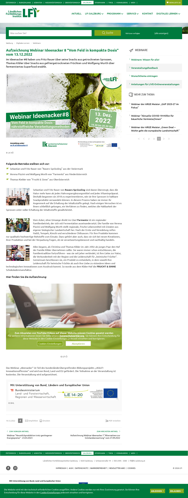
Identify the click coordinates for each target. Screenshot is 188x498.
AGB (71, 468)
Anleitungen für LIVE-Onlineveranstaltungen (155, 84)
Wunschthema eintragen (144, 75)
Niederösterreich (53, 2)
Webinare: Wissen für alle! (145, 59)
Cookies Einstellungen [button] (50, 343)
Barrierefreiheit (98, 468)
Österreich (11, 2)
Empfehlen (33, 420)
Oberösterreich (72, 2)
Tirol (110, 2)
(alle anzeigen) (161, 33)
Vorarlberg (122, 2)
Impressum (61, 468)
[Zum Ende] (169, 139)
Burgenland (25, 2)
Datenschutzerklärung (71, 335)
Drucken (46, 420)
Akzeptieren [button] (78, 343)
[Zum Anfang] (139, 139)
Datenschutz (81, 468)
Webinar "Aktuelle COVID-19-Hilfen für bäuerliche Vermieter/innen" (152, 117)
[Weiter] (164, 139)
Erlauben (175, 491)
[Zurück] (144, 139)
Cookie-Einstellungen (50, 492)
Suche (109, 32)
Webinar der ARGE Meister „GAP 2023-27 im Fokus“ (155, 105)
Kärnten (38, 2)
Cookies (131, 468)
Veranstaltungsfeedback (144, 67)
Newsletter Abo (117, 468)
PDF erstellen (114, 420)
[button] (94, 13)
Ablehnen (156, 491)
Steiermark (100, 2)
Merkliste (175, 2)
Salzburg (87, 2)
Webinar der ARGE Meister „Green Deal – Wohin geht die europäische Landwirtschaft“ (155, 128)
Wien (133, 2)
